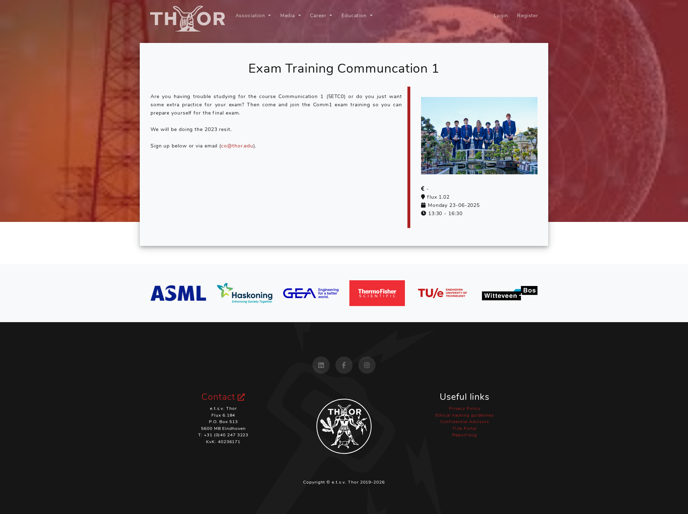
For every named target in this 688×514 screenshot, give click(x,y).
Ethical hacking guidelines (464, 415)
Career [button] (319, 15)
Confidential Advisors (464, 422)
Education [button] (354, 15)
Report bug (464, 435)
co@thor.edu (237, 145)
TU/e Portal (464, 428)
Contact (219, 397)
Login (501, 15)
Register (527, 15)
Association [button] (251, 15)
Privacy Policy (465, 408)
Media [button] (288, 15)
